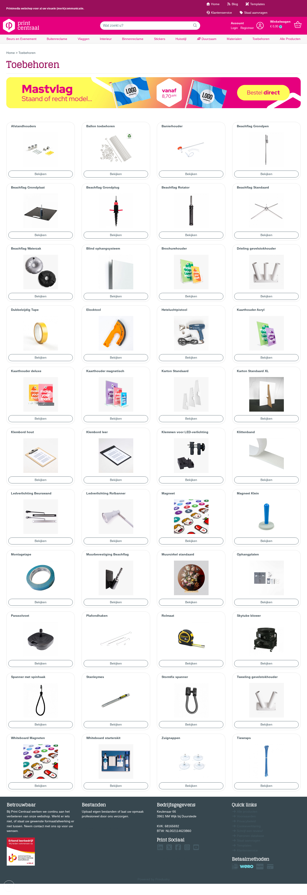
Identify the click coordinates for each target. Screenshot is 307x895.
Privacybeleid (246, 821)
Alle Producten (290, 39)
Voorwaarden (246, 816)
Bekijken (41, 174)
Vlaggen (83, 39)
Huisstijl (181, 39)
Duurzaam (208, 39)
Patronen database (250, 836)
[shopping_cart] (297, 25)
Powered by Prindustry (154, 879)
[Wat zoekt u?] (195, 25)
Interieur (106, 39)
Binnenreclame (132, 39)
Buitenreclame (57, 39)
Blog (234, 4)
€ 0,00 (275, 26)
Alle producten (246, 811)
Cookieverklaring (248, 826)
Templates (257, 4)
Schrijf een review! (249, 831)
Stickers (159, 39)
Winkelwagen (280, 21)
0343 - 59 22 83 (172, 859)
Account (237, 23)
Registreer (247, 28)
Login (234, 28)
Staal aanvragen (255, 12)
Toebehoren (260, 39)
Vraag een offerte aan (103, 828)
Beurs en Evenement (21, 39)
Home (215, 4)
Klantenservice (221, 12)
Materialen (234, 39)
